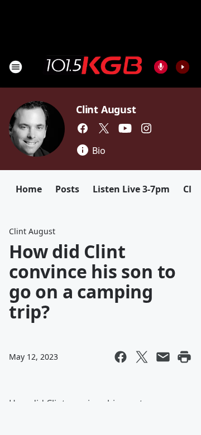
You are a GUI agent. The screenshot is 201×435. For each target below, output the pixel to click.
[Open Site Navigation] (15, 67)
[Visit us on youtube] (125, 128)
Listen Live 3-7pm (131, 189)
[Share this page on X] (142, 357)
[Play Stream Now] (182, 67)
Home (29, 189)
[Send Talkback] (161, 67)
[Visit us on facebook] (82, 128)
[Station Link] (92, 66)
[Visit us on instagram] (146, 128)
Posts (67, 189)
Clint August (106, 109)
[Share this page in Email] (163, 357)
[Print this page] (184, 357)
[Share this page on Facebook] (120, 357)
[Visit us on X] (104, 128)
